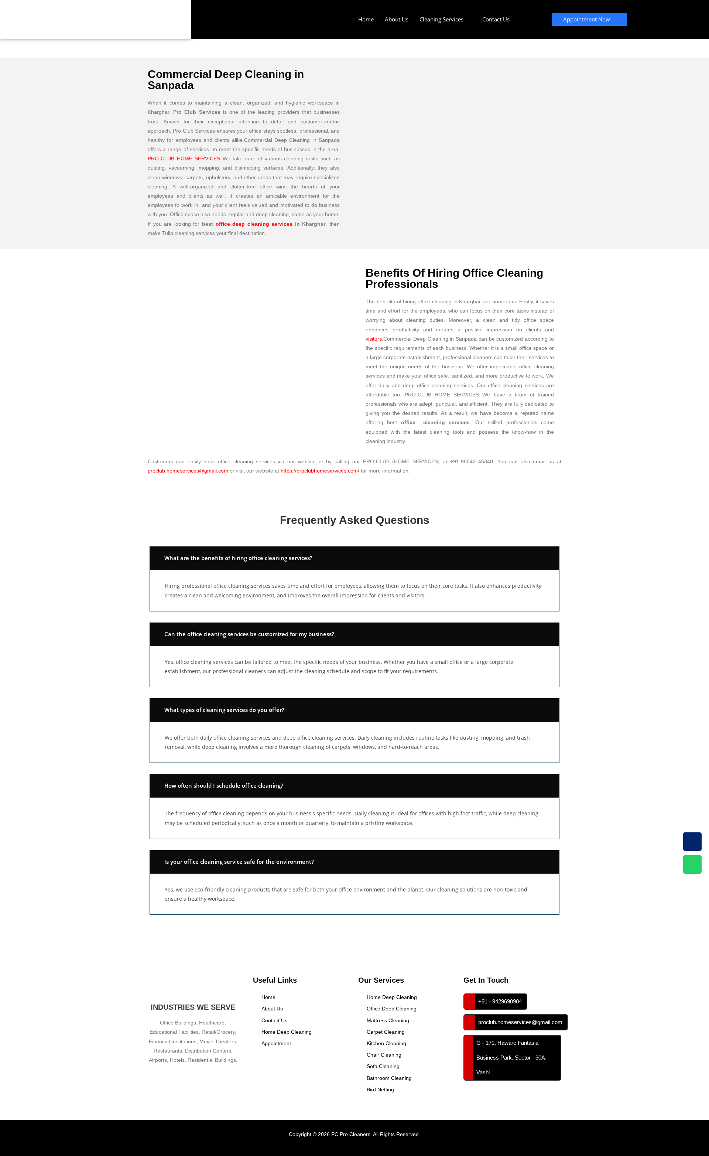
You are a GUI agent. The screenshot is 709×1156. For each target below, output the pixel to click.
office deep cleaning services (254, 224)
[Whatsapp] (692, 864)
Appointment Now (586, 19)
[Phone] (692, 841)
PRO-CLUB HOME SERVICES (184, 158)
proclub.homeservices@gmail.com (188, 471)
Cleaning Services (441, 19)
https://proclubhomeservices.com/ (320, 471)
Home (366, 19)
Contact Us (496, 19)
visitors (374, 339)
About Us (396, 19)
